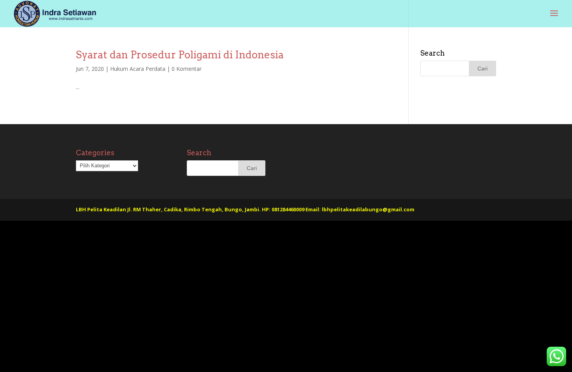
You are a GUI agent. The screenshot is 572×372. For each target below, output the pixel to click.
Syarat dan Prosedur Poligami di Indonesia (180, 55)
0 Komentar (187, 68)
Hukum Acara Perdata (137, 68)
